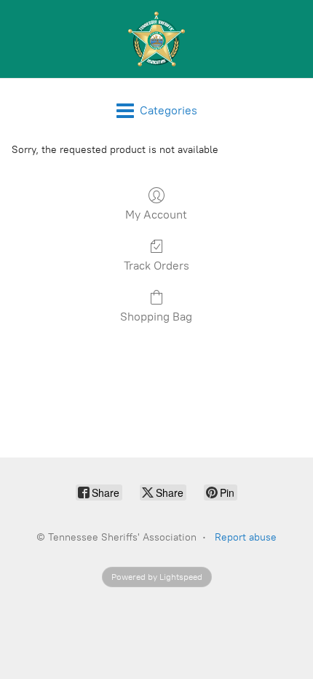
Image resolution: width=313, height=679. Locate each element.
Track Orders (156, 265)
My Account (156, 214)
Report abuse (246, 537)
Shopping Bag (156, 316)
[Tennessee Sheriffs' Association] (156, 39)
